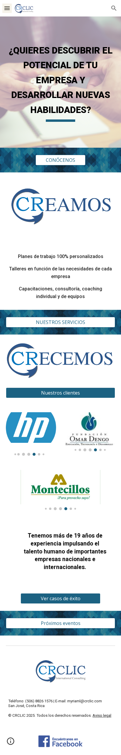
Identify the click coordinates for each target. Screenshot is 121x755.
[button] (7, 8)
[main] (60, 82)
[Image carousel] (31, 434)
